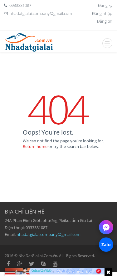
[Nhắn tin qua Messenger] (106, 227)
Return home (35, 146)
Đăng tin (104, 21)
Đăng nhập (102, 13)
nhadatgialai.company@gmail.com (48, 234)
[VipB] (58, 271)
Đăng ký (105, 5)
